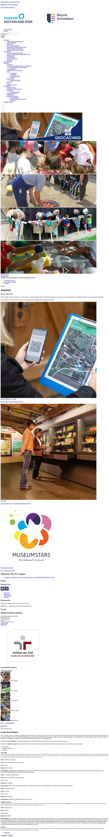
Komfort (5, 750)
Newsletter (6, 597)
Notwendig (5, 746)
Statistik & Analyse (7, 748)
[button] (6, 40)
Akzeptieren (4, 835)
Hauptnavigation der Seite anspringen (10, 2)
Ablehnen (10, 835)
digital (11, 723)
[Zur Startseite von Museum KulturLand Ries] (39, 26)
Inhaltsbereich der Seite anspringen (9, 4)
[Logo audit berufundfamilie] (32, 664)
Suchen (2, 33)
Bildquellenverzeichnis (6, 670)
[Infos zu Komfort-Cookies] (7, 750)
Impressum (6, 592)
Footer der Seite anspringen (7, 7)
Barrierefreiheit (7, 595)
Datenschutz (7, 594)
